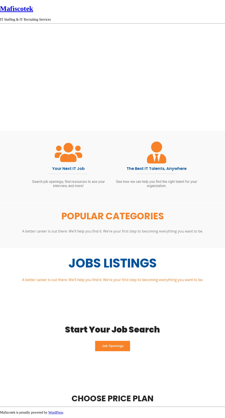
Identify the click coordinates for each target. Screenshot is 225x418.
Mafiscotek (16, 9)
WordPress (55, 412)
